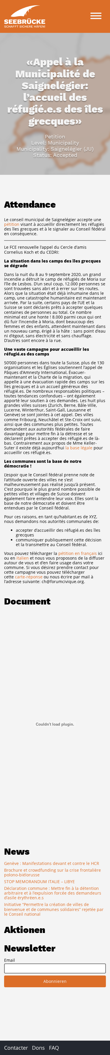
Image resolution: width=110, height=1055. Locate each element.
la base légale (78, 448)
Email (9, 960)
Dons (38, 1047)
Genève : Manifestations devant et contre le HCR (51, 863)
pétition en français (77, 553)
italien (22, 558)
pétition (11, 224)
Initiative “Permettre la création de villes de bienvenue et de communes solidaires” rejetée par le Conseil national (54, 909)
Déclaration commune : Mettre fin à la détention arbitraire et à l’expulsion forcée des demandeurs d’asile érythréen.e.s (52, 892)
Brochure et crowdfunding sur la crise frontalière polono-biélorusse (52, 872)
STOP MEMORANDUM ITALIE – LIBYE (39, 881)
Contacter (16, 1047)
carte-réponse (29, 577)
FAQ (54, 1047)
